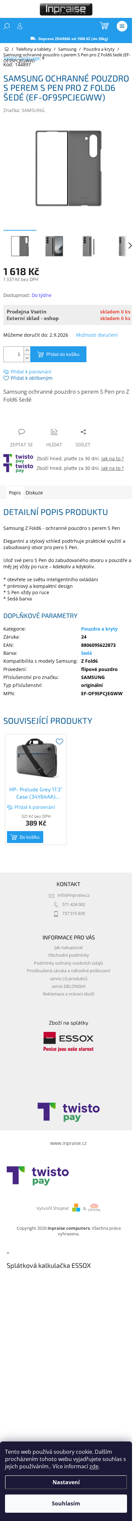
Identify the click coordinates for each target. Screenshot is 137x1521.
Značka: (24, 110)
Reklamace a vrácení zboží (68, 994)
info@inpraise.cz (74, 895)
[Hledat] (6, 26)
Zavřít (39, 419)
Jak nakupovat (69, 947)
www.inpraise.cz (68, 1143)
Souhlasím (66, 1503)
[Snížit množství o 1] (27, 358)
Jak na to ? (112, 458)
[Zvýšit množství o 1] (27, 350)
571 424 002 (73, 904)
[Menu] (122, 26)
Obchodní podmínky (68, 955)
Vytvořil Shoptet (53, 1208)
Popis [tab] (15, 492)
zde (93, 1466)
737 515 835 (73, 913)
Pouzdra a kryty (99, 629)
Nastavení (66, 1482)
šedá (86, 653)
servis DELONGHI (69, 986)
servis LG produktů (68, 979)
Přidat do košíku (62, 354)
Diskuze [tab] (34, 492)
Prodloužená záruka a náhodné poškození (68, 971)
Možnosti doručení (97, 335)
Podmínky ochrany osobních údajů (68, 963)
